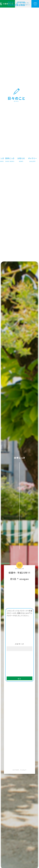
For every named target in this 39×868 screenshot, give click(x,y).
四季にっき (9, 159)
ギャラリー (32, 159)
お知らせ (21, 159)
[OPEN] (35, 4)
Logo (17, 4)
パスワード (19, 644)
